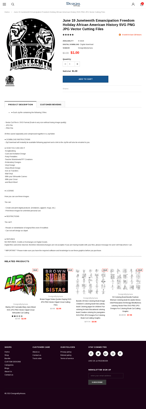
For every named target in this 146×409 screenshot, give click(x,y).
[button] (68, 35)
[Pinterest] (120, 353)
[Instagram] (112, 353)
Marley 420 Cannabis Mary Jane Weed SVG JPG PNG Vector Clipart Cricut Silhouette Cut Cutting (21, 310)
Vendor (66, 48)
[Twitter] (98, 353)
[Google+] (105, 353)
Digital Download (71, 44)
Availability (68, 41)
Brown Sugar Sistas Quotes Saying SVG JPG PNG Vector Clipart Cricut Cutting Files (55, 302)
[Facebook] (91, 353)
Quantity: (67, 59)
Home (7, 12)
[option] (31, 44)
